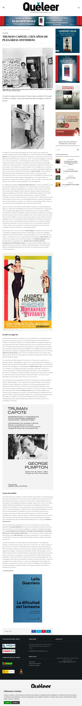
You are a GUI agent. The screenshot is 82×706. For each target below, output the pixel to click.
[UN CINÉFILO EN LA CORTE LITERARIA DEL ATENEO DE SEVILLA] (57, 161)
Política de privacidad (35, 663)
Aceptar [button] (7, 702)
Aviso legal (32, 662)
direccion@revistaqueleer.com (67, 662)
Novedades (71, 169)
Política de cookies (34, 665)
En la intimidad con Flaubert (70, 184)
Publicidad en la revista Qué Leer (38, 651)
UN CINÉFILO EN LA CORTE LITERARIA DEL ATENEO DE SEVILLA (71, 163)
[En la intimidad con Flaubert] (57, 184)
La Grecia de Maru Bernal (70, 171)
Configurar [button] (15, 702)
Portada (4, 29)
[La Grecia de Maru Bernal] (57, 171)
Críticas (70, 176)
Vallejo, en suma (71, 178)
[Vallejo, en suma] (57, 177)
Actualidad (5, 33)
